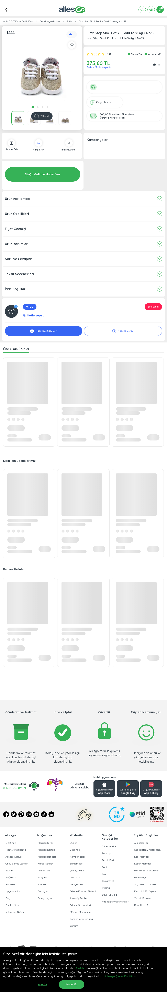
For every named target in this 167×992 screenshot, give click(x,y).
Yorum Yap (137, 54)
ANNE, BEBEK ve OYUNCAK (18, 21)
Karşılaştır (38, 149)
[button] (42, 66)
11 (159, 64)
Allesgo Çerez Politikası (120, 976)
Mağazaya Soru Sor (45, 331)
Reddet (81, 968)
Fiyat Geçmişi (15, 229)
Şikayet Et (153, 306)
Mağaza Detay (125, 331)
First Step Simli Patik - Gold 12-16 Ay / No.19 (102, 21)
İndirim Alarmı (69, 149)
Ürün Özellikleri (17, 214)
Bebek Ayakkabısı (50, 21)
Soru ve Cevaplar (18, 259)
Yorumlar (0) (154, 54)
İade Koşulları (15, 289)
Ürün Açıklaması (17, 199)
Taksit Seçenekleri (19, 274)
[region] (83, 969)
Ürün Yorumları (17, 244)
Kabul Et (71, 984)
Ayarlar (42, 984)
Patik (69, 21)
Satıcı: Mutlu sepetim (99, 67)
